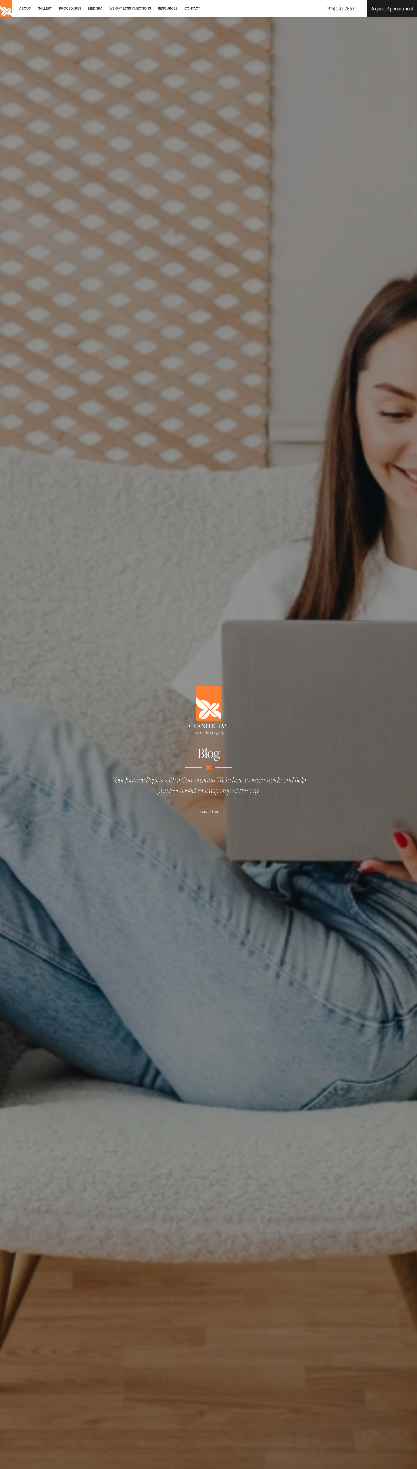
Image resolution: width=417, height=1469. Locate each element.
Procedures (70, 8)
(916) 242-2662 (340, 8)
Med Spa (95, 8)
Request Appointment (392, 8)
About (25, 8)
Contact (192, 8)
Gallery (45, 8)
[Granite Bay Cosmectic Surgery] (208, 710)
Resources (167, 8)
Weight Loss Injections (130, 8)
